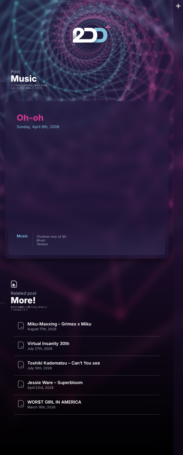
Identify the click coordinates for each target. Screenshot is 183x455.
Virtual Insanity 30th (48, 343)
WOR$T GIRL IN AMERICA (54, 402)
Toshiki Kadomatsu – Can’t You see (63, 363)
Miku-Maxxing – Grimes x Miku (59, 324)
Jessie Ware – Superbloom (55, 382)
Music (24, 78)
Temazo (42, 244)
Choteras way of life (51, 236)
